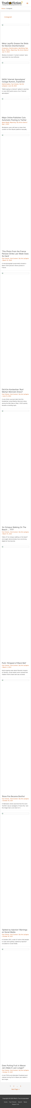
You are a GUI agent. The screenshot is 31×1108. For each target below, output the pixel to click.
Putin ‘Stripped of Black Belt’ (14, 663)
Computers (5, 48)
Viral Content (14, 258)
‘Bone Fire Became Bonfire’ (13, 796)
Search (20, 1102)
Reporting (14, 50)
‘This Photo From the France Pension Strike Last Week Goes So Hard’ (15, 253)
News (25, 1102)
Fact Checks (15, 84)
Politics (8, 50)
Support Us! (15, 1104)
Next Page (16, 1089)
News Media (5, 122)
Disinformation (13, 48)
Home (5, 1102)
